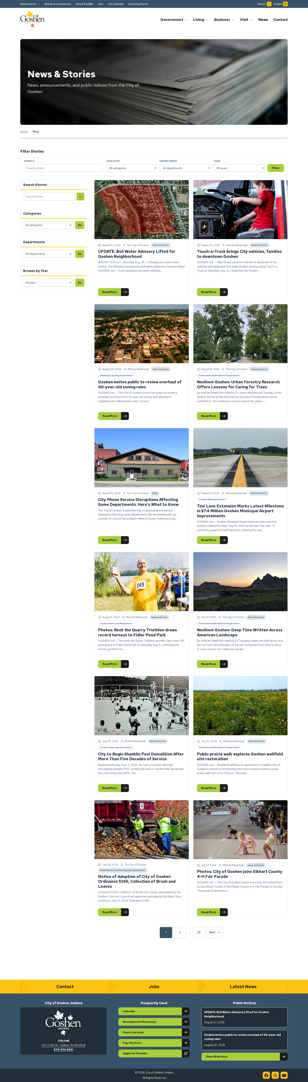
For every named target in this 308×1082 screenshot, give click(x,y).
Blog (155, 494)
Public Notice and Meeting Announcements (123, 871)
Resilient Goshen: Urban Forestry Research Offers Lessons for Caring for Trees (238, 384)
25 (199, 932)
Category (113, 161)
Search (29, 161)
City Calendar (116, 4)
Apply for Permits (147, 1053)
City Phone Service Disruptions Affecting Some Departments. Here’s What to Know (138, 502)
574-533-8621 (63, 1049)
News (263, 19)
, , (63, 1045)
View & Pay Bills (84, 4)
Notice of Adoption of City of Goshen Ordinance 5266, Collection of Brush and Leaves (137, 881)
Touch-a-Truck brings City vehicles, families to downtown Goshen (239, 254)
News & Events (161, 246)
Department (168, 161)
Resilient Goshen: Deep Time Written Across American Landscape (240, 632)
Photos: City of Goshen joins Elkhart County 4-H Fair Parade (239, 874)
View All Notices (217, 1056)
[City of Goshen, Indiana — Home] (32, 20)
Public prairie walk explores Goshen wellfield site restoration (240, 757)
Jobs (100, 4)
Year (217, 161)
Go (80, 225)
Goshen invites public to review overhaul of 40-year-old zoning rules (139, 384)
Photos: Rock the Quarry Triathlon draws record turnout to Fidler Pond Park (137, 632)
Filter (275, 168)
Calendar (129, 1011)
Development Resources (139, 1022)
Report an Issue (133, 1032)
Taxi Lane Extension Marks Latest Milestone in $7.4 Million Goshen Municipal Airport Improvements (240, 511)
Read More (115, 292)
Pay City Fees (132, 1043)
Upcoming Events (138, 4)
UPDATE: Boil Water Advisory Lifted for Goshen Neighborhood (136, 254)
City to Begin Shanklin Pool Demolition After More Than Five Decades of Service (141, 757)
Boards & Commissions (58, 4)
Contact (280, 19)
